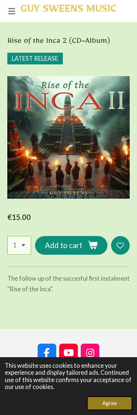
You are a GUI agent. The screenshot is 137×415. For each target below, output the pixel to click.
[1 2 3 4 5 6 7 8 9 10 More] (19, 245)
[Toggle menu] (12, 11)
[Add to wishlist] (120, 245)
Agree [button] (109, 403)
